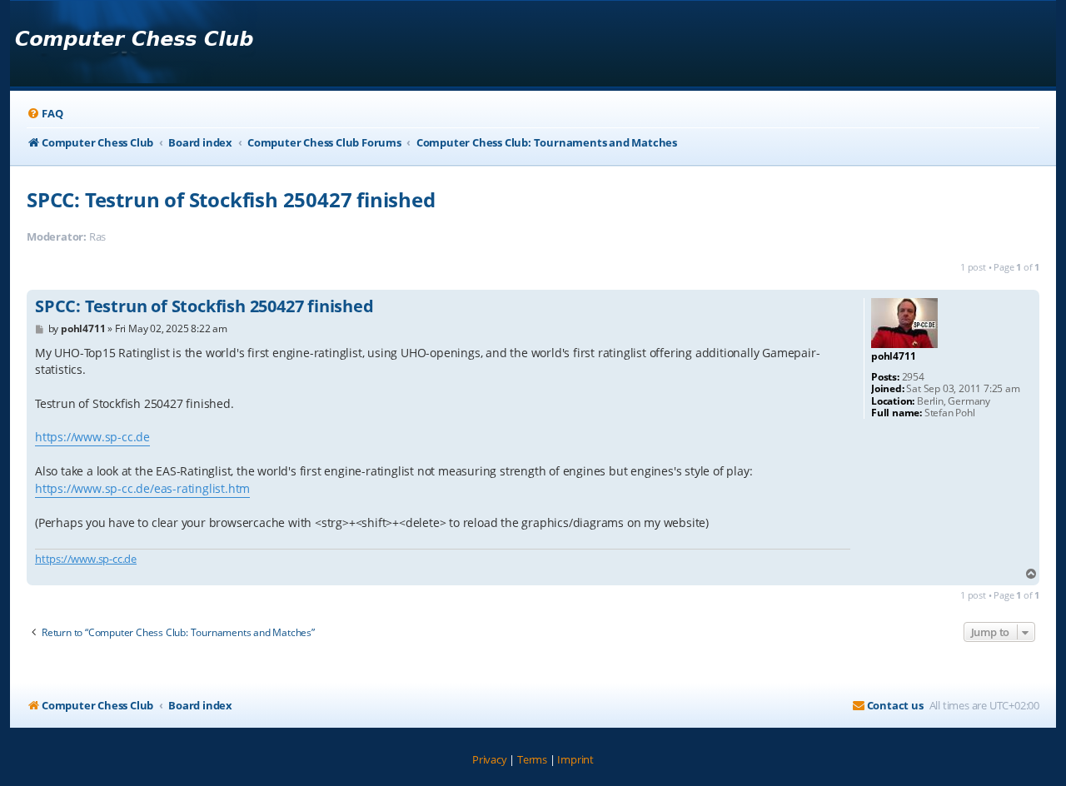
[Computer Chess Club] (133, 44)
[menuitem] (44, 114)
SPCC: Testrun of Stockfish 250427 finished (231, 199)
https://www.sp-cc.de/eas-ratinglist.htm (142, 488)
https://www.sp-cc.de (92, 437)
